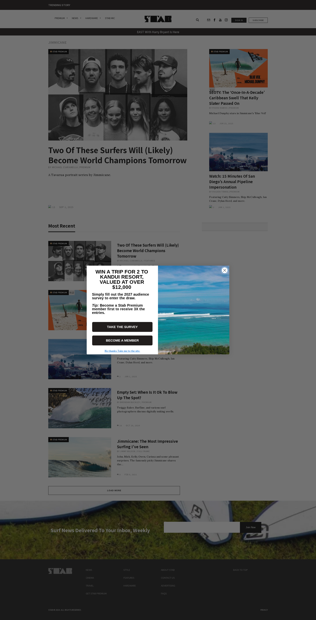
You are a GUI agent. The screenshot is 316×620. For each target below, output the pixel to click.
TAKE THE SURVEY (122, 327)
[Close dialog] (224, 270)
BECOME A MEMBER (122, 340)
